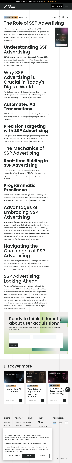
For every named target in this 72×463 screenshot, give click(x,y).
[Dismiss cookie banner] (49, 432)
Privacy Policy (41, 444)
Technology (7, 425)
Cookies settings (14, 456)
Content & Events (19, 422)
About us (28, 422)
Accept (28, 456)
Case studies (18, 425)
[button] (67, 6)
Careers (28, 425)
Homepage (7, 422)
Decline (42, 456)
